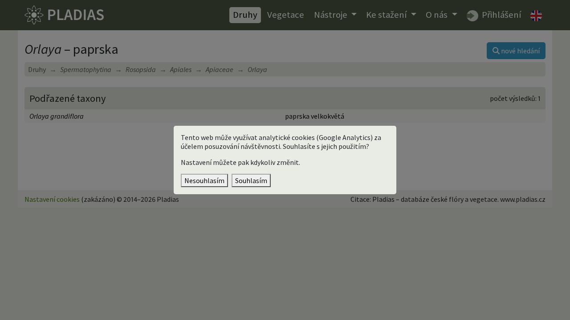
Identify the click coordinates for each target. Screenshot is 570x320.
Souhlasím (251, 180)
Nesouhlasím (204, 180)
